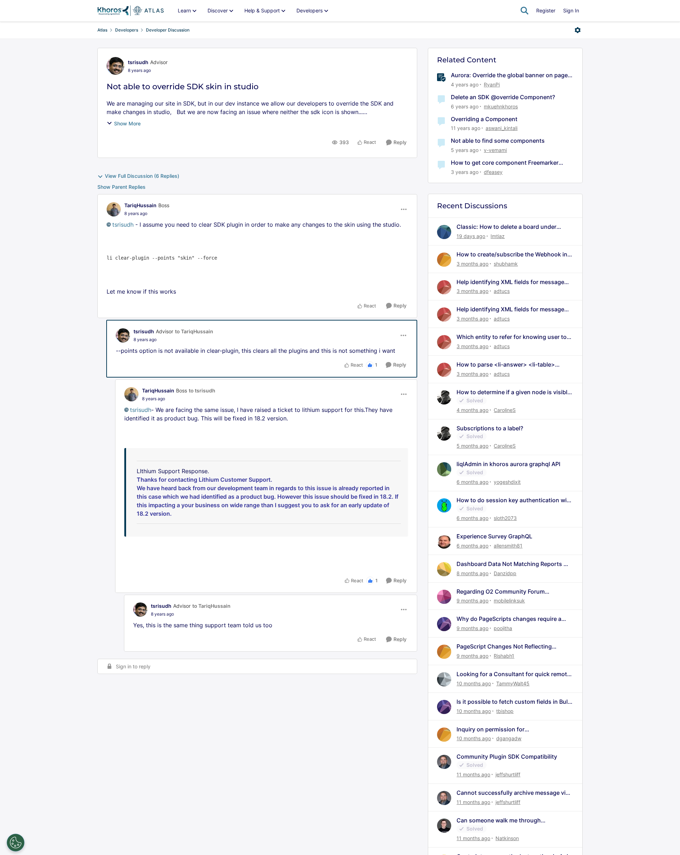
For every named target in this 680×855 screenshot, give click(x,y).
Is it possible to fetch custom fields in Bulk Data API (514, 702)
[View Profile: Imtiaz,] (444, 232)
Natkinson (507, 838)
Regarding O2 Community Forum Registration (501, 591)
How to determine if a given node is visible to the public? (514, 392)
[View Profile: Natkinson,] (444, 826)
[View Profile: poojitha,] (444, 624)
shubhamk (506, 264)
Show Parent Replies (121, 187)
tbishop (505, 711)
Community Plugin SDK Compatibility (507, 756)
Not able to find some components (498, 140)
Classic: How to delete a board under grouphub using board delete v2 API (506, 227)
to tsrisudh (202, 390)
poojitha (503, 628)
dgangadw (508, 738)
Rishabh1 (504, 656)
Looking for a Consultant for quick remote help (513, 674)
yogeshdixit (507, 482)
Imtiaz (498, 236)
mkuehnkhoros (501, 106)
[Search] (524, 10)
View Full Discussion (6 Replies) (142, 176)
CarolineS (505, 410)
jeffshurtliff (507, 774)
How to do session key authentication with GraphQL (514, 500)
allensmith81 (508, 546)
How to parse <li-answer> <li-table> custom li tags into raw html (506, 364)
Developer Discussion (167, 30)
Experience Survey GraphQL (494, 536)
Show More (127, 123)
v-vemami (495, 150)
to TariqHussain (194, 331)
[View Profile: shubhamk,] (444, 260)
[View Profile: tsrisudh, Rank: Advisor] (115, 66)
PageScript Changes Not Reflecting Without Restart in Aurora (504, 646)
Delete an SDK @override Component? (503, 97)
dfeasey (493, 172)
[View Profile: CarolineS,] (444, 397)
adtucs (502, 291)
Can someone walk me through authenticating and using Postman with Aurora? (510, 820)
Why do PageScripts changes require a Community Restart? (509, 619)
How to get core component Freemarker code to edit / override (505, 162)
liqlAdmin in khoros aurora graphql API (508, 464)
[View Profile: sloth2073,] (444, 505)
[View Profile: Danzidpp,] (444, 569)
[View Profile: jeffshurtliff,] (444, 762)
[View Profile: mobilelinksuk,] (444, 597)
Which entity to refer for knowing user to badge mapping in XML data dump (512, 337)
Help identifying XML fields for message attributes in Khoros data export (510, 282)
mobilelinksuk (509, 601)
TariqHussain (140, 205)
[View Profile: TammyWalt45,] (444, 679)
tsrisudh (138, 62)
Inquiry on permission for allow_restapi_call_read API (493, 729)
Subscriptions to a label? (490, 428)
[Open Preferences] (15, 842)
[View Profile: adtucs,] (444, 287)
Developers (126, 30)
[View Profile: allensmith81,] (444, 541)
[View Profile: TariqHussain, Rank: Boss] (114, 209)
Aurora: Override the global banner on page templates (509, 75)
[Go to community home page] (130, 10)
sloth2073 (505, 518)
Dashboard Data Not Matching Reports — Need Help (513, 564)
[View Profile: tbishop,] (444, 707)
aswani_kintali (501, 128)
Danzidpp (505, 573)
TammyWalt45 (512, 683)
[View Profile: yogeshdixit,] (444, 469)
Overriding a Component (484, 119)
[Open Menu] (578, 30)
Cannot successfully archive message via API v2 (513, 793)
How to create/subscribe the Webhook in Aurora (512, 254)
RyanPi (492, 84)
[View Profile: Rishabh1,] (444, 652)
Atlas (102, 30)
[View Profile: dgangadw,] (444, 734)
